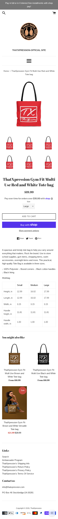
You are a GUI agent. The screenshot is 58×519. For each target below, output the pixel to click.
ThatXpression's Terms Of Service (18, 473)
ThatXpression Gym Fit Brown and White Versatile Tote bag (15, 425)
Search (5, 457)
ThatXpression (36, 508)
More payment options (29, 230)
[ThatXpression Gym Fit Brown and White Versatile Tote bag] (14, 402)
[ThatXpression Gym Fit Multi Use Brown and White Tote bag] (14, 354)
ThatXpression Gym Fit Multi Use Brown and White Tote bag (14, 373)
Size (28, 202)
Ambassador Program (12, 460)
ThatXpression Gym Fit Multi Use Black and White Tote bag (43, 373)
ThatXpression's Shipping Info (15, 463)
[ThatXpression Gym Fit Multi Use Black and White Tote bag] (43, 354)
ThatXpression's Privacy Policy (16, 470)
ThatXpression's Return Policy (16, 467)
